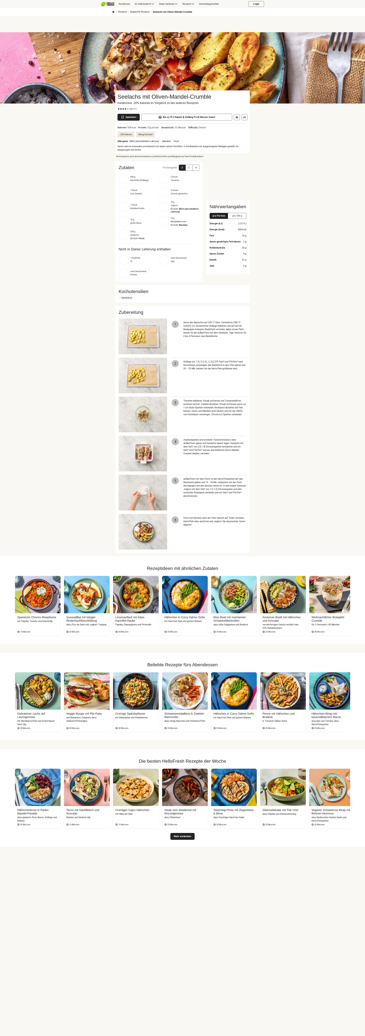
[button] (159, 167)
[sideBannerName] (228, 179)
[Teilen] (245, 117)
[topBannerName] (182, 24)
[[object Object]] (237, 117)
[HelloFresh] (107, 4)
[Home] (113, 12)
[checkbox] (118, 109)
